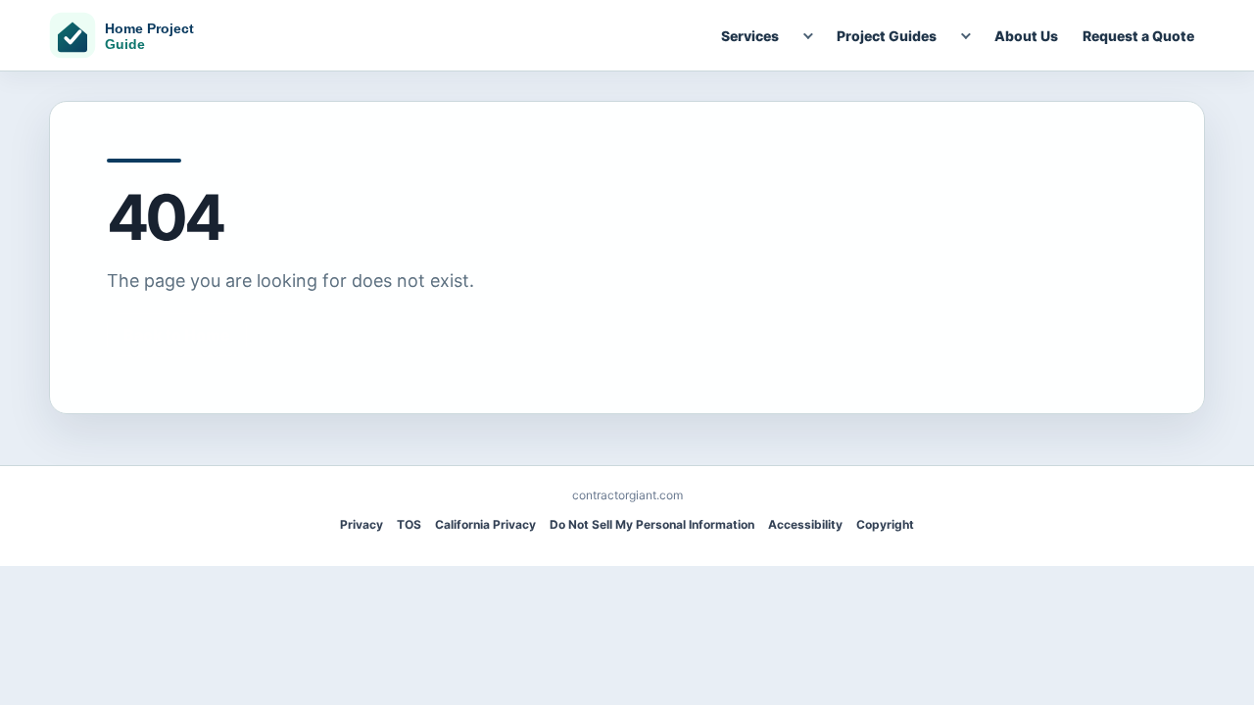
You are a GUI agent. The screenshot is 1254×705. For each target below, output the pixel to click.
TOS (409, 524)
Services (750, 35)
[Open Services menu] (806, 35)
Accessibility (805, 524)
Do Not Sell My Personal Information (652, 524)
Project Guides (887, 35)
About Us (1026, 35)
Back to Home (176, 335)
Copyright (885, 524)
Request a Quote (1138, 35)
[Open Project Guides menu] (964, 35)
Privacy (361, 524)
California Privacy (485, 524)
